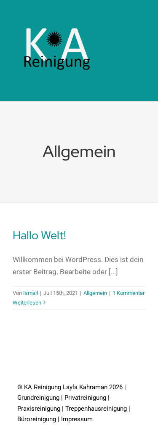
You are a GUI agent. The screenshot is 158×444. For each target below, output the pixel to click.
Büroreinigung (36, 419)
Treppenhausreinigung (96, 408)
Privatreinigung (85, 397)
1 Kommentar (128, 293)
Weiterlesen (27, 303)
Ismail (30, 293)
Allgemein (95, 293)
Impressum (77, 419)
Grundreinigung (38, 397)
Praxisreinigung (38, 408)
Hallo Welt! (39, 235)
